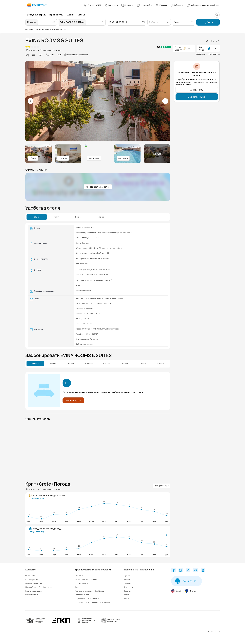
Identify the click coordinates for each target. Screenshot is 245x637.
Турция (127, 575)
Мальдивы (128, 587)
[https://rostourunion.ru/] (110, 622)
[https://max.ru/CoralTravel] (181, 570)
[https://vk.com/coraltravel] (195, 570)
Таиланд (127, 583)
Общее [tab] (36, 217)
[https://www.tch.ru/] (60, 622)
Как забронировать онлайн (86, 579)
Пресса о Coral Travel (33, 583)
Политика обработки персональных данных (92, 602)
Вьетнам (127, 591)
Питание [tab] (100, 217)
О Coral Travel (30, 575)
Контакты (79, 575)
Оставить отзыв (31, 595)
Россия (127, 598)
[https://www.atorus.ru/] (85, 622)
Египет (127, 579)
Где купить (113, 5)
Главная (29, 29)
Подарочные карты (82, 595)
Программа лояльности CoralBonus (89, 591)
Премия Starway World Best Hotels (38, 587)
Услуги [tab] (57, 217)
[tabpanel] (98, 286)
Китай (126, 595)
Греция (38, 29)
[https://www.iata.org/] (36, 622)
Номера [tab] (78, 217)
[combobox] (38, 22)
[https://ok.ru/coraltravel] (203, 570)
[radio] (26, 47)
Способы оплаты (81, 583)
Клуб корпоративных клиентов (87, 598)
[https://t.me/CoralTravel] (188, 570)
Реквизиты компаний (33, 591)
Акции (77, 587)
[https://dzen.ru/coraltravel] (173, 570)
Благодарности (31, 579)
